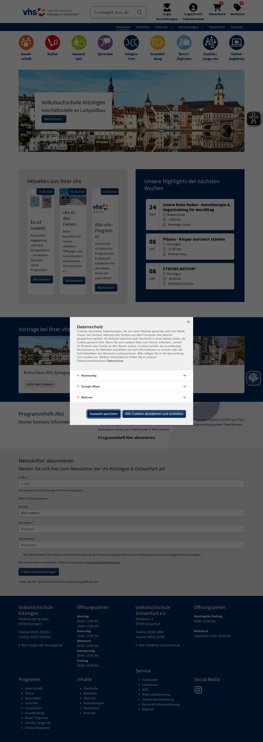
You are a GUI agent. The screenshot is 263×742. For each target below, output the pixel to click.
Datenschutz (115, 360)
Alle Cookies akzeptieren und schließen (154, 414)
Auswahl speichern (104, 414)
